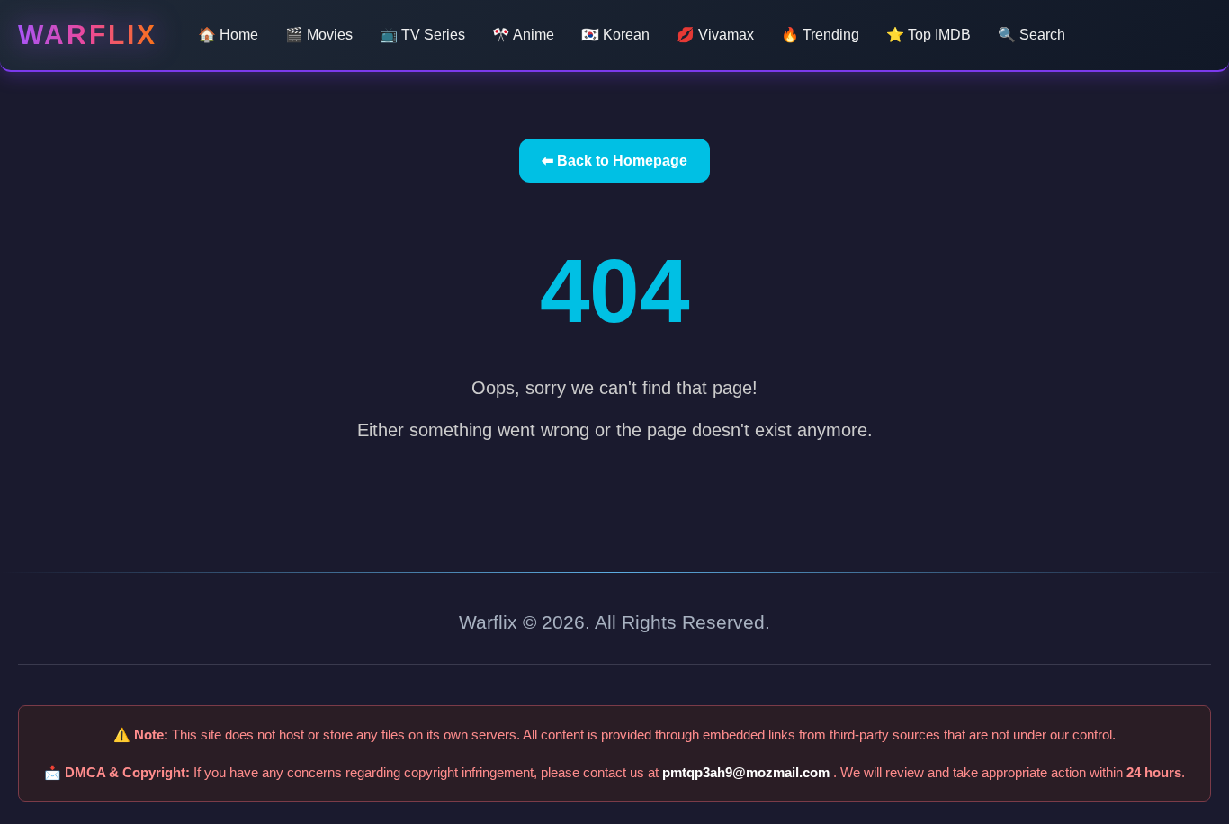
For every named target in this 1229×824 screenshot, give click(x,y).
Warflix (87, 34)
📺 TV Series (422, 34)
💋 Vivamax (715, 34)
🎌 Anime (523, 34)
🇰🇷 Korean (615, 34)
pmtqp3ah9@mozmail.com (747, 772)
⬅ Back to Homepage (614, 160)
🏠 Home (228, 34)
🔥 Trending (820, 34)
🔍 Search (1031, 34)
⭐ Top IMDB (928, 34)
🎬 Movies (319, 34)
